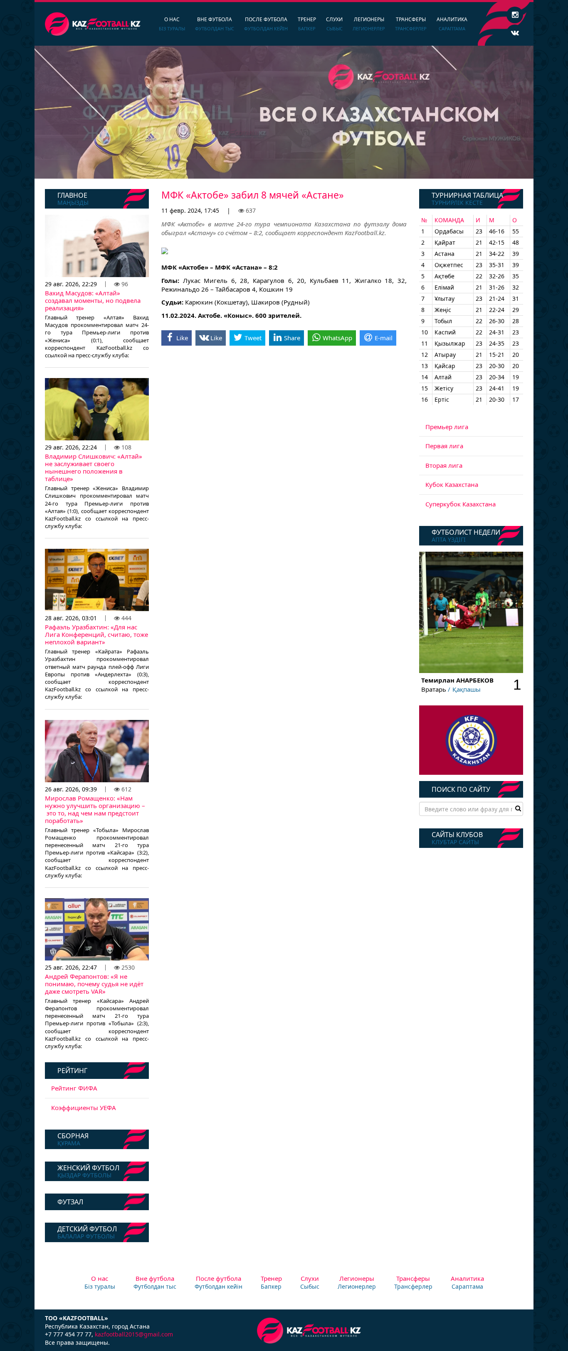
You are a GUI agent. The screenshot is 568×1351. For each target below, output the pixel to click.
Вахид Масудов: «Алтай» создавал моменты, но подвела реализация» (93, 300)
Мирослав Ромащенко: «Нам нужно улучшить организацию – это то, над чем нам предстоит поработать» (95, 809)
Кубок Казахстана (451, 484)
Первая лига (444, 446)
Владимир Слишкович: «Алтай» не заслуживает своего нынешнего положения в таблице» (93, 467)
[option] (284, 112)
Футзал (70, 1201)
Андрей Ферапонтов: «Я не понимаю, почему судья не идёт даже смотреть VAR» (94, 983)
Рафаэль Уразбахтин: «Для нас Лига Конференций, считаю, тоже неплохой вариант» (96, 634)
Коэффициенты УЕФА (83, 1107)
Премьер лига (446, 426)
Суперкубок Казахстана (460, 504)
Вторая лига (443, 465)
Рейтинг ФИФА (74, 1088)
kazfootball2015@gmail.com (134, 1334)
